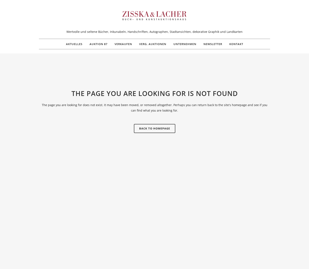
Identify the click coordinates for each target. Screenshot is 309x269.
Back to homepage (154, 128)
